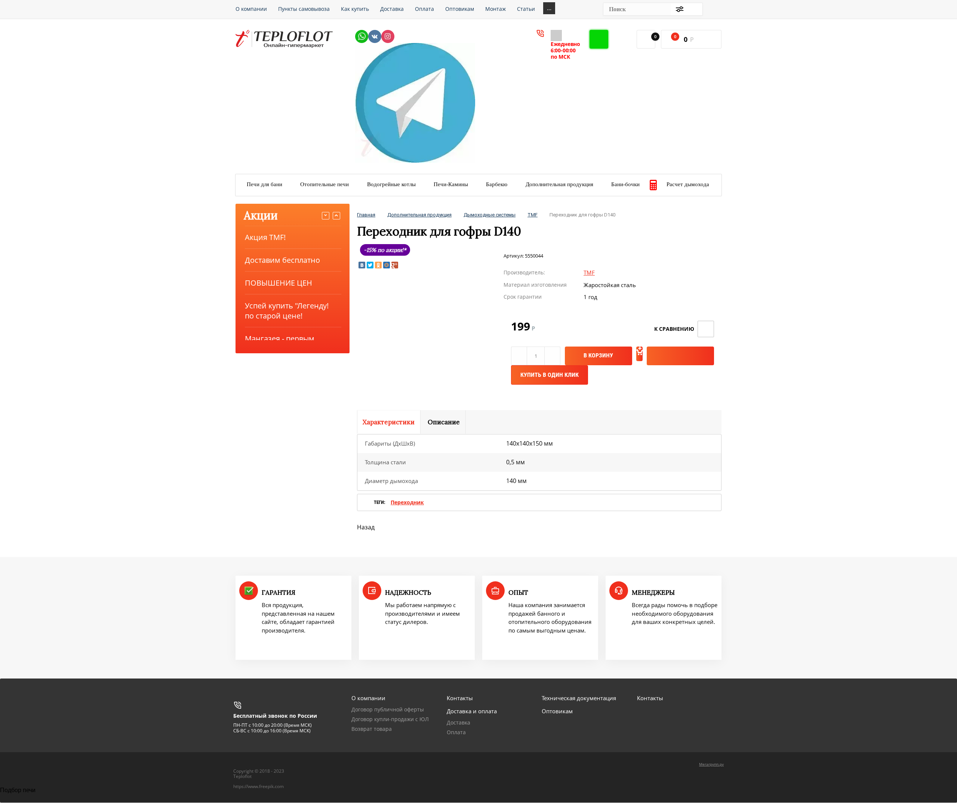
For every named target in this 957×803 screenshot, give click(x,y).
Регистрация (714, 9)
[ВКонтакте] (362, 265)
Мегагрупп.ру (711, 764)
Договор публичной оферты (387, 709)
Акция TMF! (265, 237)
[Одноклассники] (378, 265)
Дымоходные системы (490, 215)
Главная (366, 215)
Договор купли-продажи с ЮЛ (390, 719)
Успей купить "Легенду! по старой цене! (287, 311)
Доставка (458, 722)
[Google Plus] (394, 265)
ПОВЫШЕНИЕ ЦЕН (278, 283)
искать (693, 9)
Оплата (456, 732)
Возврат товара (371, 728)
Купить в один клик (549, 374)
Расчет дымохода (688, 184)
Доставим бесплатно (282, 260)
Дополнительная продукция (419, 215)
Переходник (407, 502)
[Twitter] (370, 265)
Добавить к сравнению (706, 329)
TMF (532, 215)
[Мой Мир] (386, 265)
